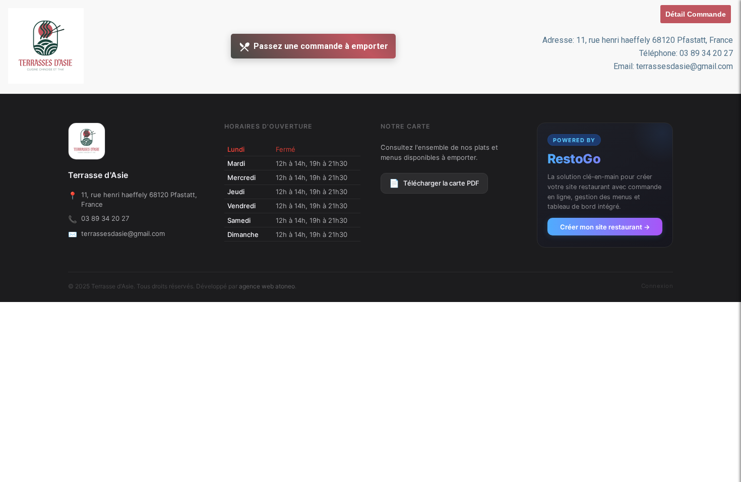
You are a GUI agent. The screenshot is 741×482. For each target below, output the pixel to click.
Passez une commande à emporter (321, 46)
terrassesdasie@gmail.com (123, 233)
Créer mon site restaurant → (605, 227)
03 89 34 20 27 (105, 218)
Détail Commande (695, 14)
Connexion (657, 285)
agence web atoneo (267, 286)
